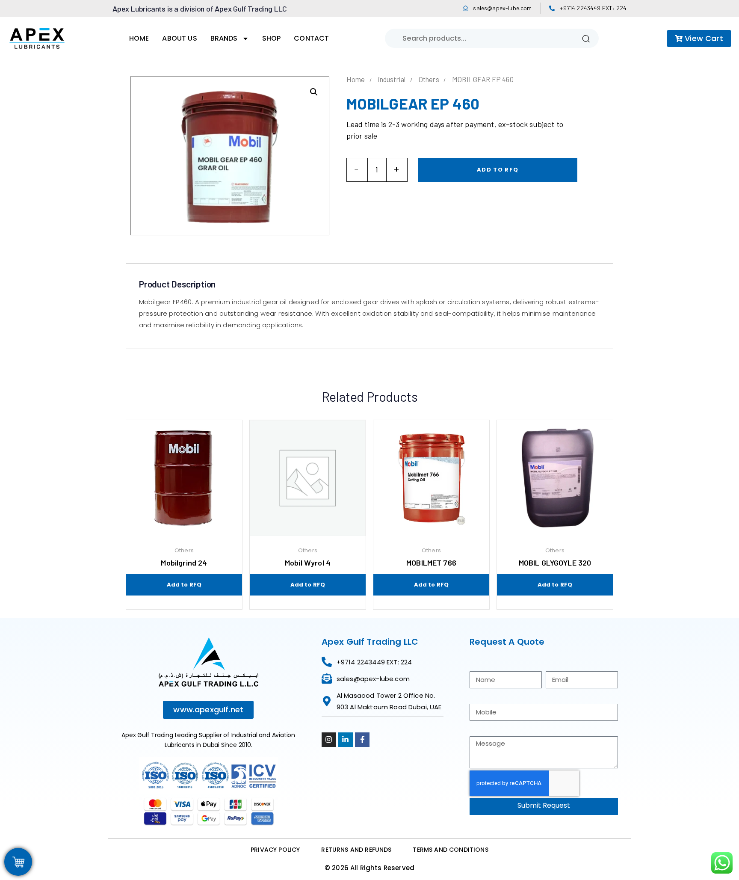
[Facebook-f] (362, 739)
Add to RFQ (497, 170)
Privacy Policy (275, 849)
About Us (179, 38)
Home (139, 38)
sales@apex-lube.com (502, 8)
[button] (314, 92)
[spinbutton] (377, 169)
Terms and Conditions (450, 849)
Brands (224, 38)
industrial (392, 79)
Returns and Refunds (356, 849)
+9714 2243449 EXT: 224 (593, 8)
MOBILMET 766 (431, 562)
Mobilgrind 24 (184, 562)
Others (429, 79)
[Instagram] (329, 739)
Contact (311, 38)
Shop (271, 38)
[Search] (586, 38)
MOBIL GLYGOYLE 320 (555, 562)
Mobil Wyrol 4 (308, 562)
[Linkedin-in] (345, 739)
